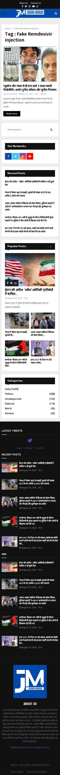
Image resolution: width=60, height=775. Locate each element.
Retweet (29, 448)
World (8, 408)
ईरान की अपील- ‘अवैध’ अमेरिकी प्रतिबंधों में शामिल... (29, 292)
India (8, 49)
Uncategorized (13, 399)
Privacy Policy (17, 772)
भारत (4, 554)
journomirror (11, 94)
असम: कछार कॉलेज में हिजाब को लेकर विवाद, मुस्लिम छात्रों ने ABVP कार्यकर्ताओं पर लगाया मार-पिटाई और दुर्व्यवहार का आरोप (29, 206)
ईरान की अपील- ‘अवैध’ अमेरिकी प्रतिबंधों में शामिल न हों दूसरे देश (36, 464)
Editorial (9, 403)
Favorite (39, 448)
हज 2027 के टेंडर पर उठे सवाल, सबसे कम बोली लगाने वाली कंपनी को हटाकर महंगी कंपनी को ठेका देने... (38, 541)
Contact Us (35, 3)
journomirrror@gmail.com (36, 747)
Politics (9, 394)
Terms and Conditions (36, 772)
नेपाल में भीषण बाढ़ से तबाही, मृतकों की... (16, 333)
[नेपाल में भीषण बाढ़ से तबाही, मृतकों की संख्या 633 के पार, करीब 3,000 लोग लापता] (17, 321)
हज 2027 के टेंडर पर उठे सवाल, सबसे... (41, 361)
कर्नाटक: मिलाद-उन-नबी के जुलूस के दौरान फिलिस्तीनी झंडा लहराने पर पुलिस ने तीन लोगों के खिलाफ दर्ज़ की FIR (38, 521)
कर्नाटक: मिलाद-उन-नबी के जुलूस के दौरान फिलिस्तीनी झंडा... (16, 363)
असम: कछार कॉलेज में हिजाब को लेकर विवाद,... (42, 333)
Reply (19, 448)
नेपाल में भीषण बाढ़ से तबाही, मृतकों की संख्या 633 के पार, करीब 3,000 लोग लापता (36, 482)
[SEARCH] (51, 129)
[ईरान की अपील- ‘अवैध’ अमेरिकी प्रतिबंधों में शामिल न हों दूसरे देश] (30, 269)
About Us (23, 3)
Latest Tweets (12, 430)
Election (9, 413)
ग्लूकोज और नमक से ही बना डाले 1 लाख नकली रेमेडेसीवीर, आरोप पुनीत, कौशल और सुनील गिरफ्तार (29, 88)
